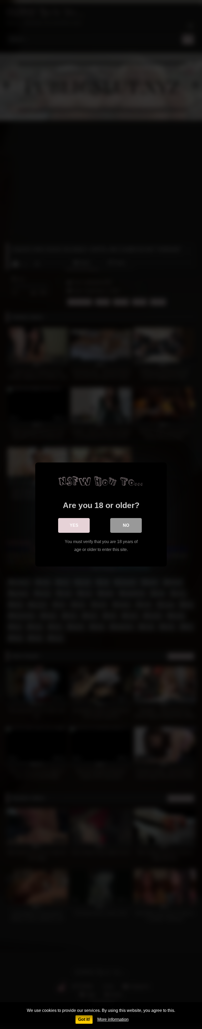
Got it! (84, 1019)
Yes (74, 525)
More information (113, 1019)
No (126, 525)
